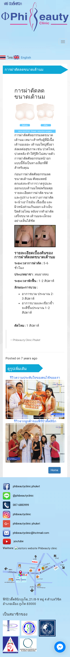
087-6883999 (21, 505)
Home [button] (54, 470)
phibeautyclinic (22, 514)
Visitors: (8, 548)
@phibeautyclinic (23, 495)
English (25, 57)
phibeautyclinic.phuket (26, 486)
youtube (18, 541)
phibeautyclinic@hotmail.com (31, 533)
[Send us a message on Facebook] (60, 647)
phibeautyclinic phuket (26, 523)
